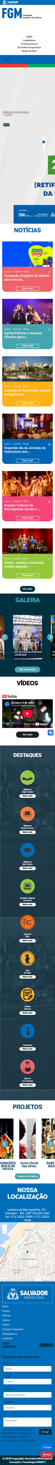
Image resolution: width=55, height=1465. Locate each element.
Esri (52, 1280)
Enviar (45, 1431)
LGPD (29, 36)
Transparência (29, 43)
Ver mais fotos (27, 669)
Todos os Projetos (27, 1176)
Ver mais (27, 589)
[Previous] (4, 637)
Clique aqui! (27, 288)
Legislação (29, 40)
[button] (4, 1226)
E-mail (7, 1375)
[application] (27, 1251)
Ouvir (48, 1447)
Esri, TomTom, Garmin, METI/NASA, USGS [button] (17, 1280)
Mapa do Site (29, 50)
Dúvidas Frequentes (29, 47)
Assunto (8, 1401)
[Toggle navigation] (7, 59)
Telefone (8, 1389)
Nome (7, 1363)
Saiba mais (6, 124)
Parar (48, 1454)
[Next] (50, 637)
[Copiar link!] (49, 272)
